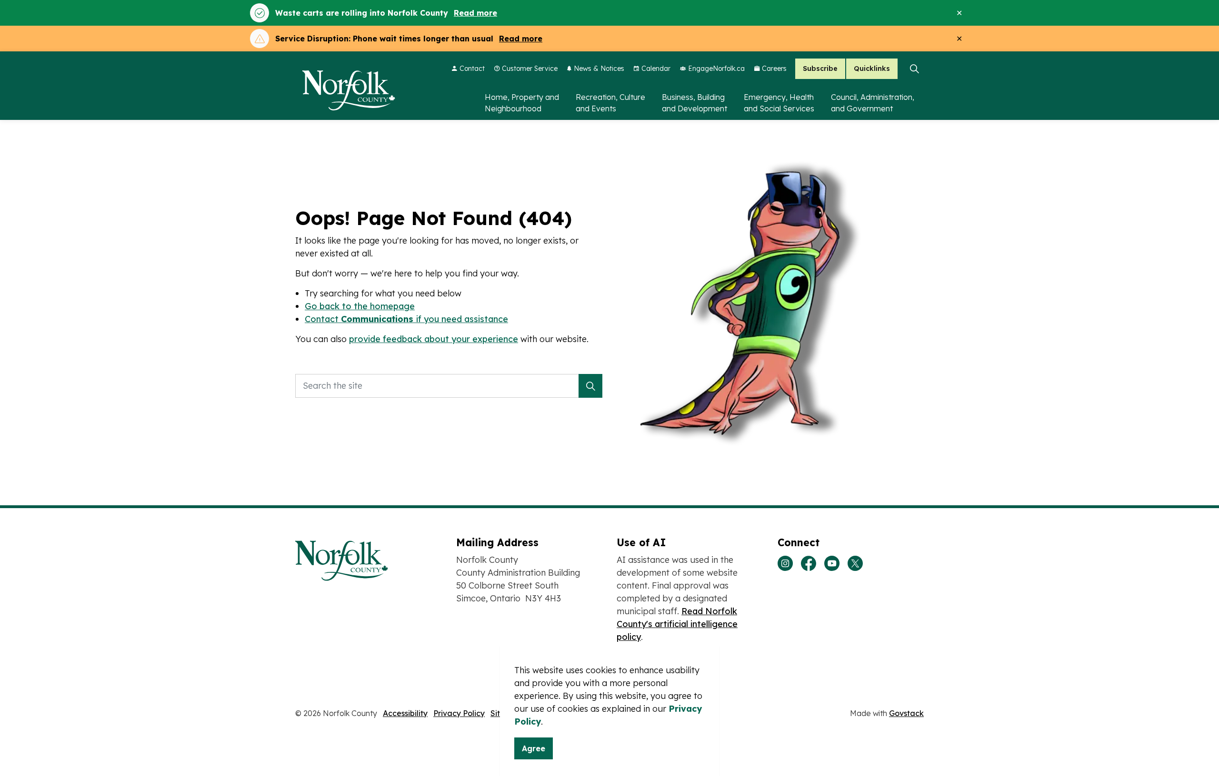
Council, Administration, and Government (872, 102)
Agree (533, 748)
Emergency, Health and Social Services (779, 102)
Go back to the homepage (360, 306)
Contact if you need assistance (406, 319)
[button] (590, 386)
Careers (774, 68)
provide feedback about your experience (433, 339)
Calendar (655, 68)
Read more (475, 13)
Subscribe (820, 68)
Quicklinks (872, 68)
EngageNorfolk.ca (716, 68)
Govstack (906, 713)
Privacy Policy (459, 713)
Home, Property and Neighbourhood (522, 102)
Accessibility (405, 713)
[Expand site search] (914, 68)
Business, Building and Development (694, 102)
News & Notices (599, 68)
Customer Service (530, 68)
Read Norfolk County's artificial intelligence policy (677, 624)
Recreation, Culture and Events (610, 102)
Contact (472, 68)
